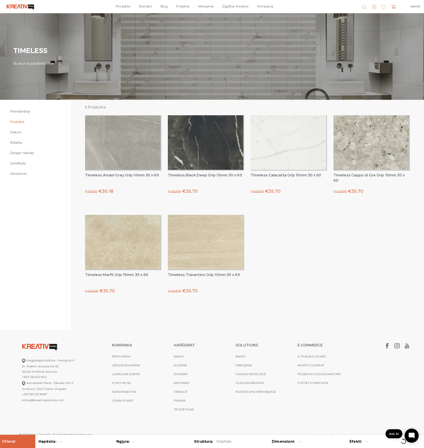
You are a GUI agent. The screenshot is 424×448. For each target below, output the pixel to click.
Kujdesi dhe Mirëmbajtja (256, 391)
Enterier (180, 374)
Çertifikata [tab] (18, 163)
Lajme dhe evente (126, 374)
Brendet (145, 6)
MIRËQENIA (244, 365)
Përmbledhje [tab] (20, 111)
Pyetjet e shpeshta (312, 383)
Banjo (179, 356)
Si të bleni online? (311, 356)
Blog (164, 6)
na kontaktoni (124, 391)
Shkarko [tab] (16, 143)
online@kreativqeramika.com (42, 400)
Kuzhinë (180, 365)
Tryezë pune (184, 409)
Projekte (182, 6)
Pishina (180, 400)
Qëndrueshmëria (126, 365)
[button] (383, 7)
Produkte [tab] (17, 122)
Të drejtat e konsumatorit (319, 374)
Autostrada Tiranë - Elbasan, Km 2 (49, 383)
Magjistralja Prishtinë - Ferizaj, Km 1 (50, 360)
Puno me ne (121, 383)
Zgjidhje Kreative (235, 6)
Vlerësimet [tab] (18, 174)
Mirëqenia (206, 6)
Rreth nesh (121, 356)
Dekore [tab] (15, 132)
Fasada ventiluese (251, 374)
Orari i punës (122, 400)
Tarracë (180, 391)
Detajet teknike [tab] (22, 153)
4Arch (415, 6)
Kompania (265, 6)
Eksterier (181, 383)
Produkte (122, 6)
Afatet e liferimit (310, 365)
